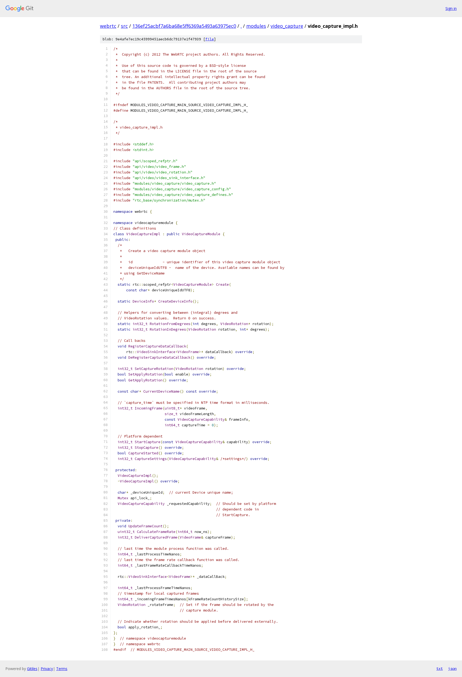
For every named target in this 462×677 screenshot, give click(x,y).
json (452, 668)
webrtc (108, 26)
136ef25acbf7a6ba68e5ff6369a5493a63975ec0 (184, 26)
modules (256, 26)
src (124, 26)
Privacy (47, 668)
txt (439, 668)
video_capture (287, 26)
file (209, 39)
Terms (61, 668)
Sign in (451, 8)
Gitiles (32, 668)
